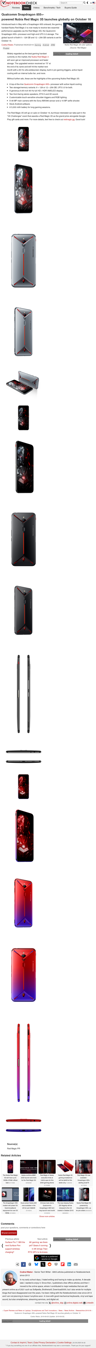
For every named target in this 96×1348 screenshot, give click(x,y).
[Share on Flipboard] (62, 1264)
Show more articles (47, 1216)
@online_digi (57, 1302)
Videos (36, 7)
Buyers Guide (71, 7)
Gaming (38, 45)
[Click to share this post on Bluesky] (36, 1264)
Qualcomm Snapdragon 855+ (37, 84)
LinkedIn (90, 1302)
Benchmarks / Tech (52, 7)
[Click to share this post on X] (43, 1264)
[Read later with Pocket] (56, 1264)
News (26, 7)
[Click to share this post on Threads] (30, 1264)
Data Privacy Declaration (45, 1342)
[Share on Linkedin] (69, 1264)
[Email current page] (75, 1264)
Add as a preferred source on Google (49, 1257)
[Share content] (17, 1264)
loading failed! (59, 54)
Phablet (6, 48)
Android (46, 45)
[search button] (84, 3)
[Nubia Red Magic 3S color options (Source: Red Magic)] (78, 33)
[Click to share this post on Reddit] (49, 1264)
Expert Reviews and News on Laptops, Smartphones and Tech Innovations (30, 1310)
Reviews (16, 7)
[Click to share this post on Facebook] (23, 1264)
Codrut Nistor (7, 44)
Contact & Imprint (18, 1342)
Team (29, 1342)
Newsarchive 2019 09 (83, 1310)
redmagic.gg (69, 119)
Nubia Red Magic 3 (40, 56)
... (93, 7)
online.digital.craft (74, 1302)
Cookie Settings (64, 1342)
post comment (9, 1232)
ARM (53, 45)
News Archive (69, 1310)
